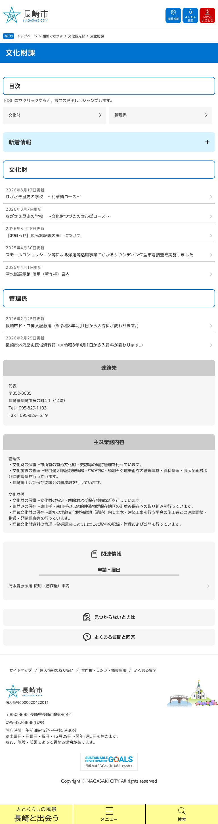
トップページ (27, 36)
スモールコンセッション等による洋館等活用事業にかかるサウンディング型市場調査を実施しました (100, 255)
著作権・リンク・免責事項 (103, 670)
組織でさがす (53, 36)
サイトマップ (20, 670)
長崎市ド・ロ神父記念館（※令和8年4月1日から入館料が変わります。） (73, 326)
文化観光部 (76, 36)
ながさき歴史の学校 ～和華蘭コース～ (43, 197)
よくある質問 (145, 670)
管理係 (121, 115)
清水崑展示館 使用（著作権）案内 (38, 274)
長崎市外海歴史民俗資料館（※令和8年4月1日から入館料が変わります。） (76, 345)
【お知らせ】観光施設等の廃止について (43, 236)
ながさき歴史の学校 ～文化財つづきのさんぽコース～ (58, 216)
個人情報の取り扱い (57, 670)
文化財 (14, 115)
